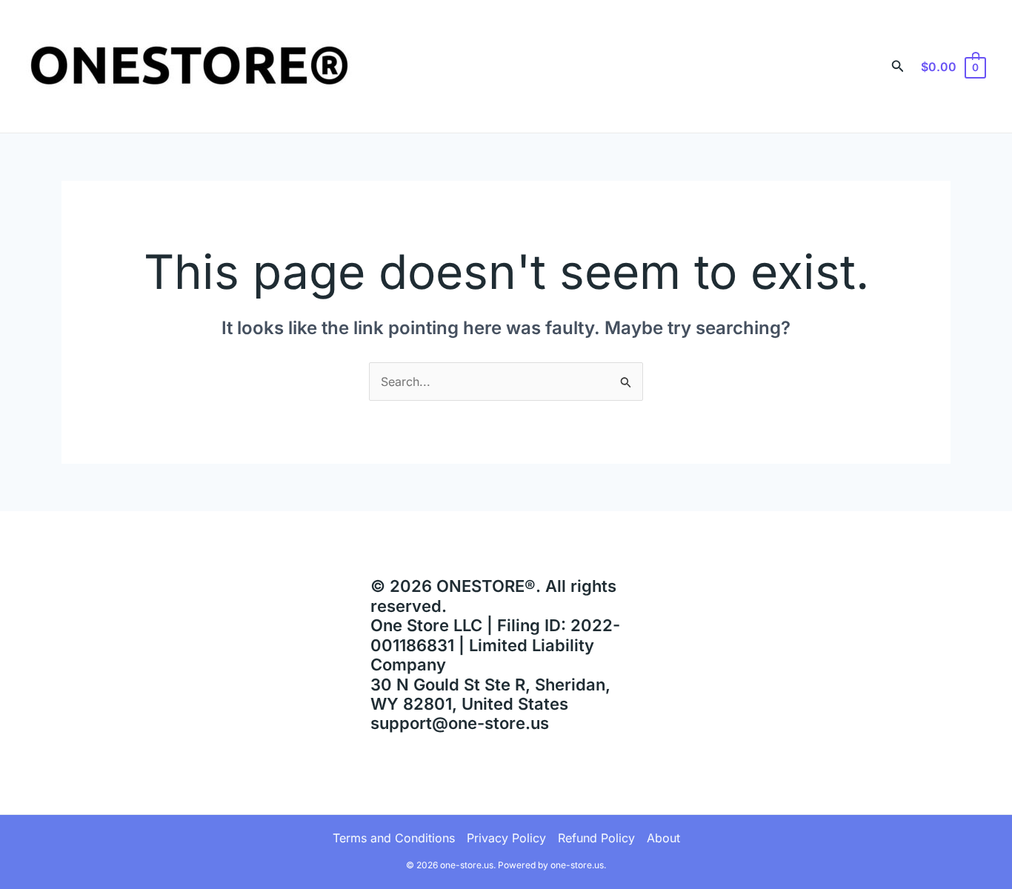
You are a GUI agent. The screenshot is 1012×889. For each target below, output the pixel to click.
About (663, 837)
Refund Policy (596, 837)
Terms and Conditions (394, 837)
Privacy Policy (506, 837)
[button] (898, 66)
